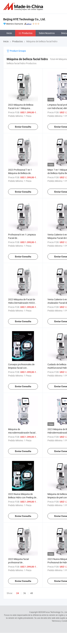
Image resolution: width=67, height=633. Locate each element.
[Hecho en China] (23, 6)
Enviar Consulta (23, 126)
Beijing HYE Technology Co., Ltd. (24, 19)
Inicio (9, 33)
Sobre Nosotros (47, 33)
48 (31, 593)
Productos (27, 33)
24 (17, 593)
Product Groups (17, 50)
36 (24, 593)
